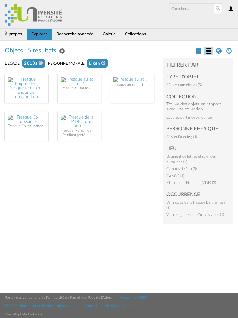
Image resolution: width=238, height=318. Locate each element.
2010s (31, 63)
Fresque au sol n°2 (76, 88)
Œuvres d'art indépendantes (189, 117)
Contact (90, 305)
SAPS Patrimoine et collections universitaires (41, 305)
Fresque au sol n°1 (128, 84)
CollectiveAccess (31, 314)
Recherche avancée (74, 34)
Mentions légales (118, 305)
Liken (95, 63)
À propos (13, 34)
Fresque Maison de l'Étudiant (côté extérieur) (76, 134)
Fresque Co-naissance (25, 126)
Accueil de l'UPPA (134, 297)
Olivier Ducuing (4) (181, 137)
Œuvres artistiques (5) (184, 85)
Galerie (109, 34)
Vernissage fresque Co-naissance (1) (195, 215)
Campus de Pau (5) (181, 169)
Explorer (39, 34)
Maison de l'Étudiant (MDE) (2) (191, 183)
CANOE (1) (175, 176)
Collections (135, 34)
